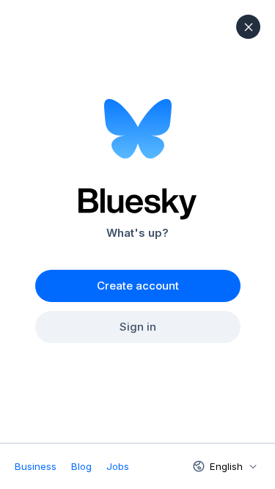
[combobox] (223, 466)
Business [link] (35, 466)
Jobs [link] (117, 466)
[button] (248, 27)
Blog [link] (81, 466)
